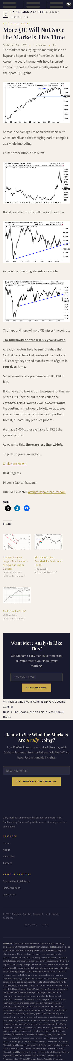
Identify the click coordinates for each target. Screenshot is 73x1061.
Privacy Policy (30, 924)
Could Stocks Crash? (14, 611)
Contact (7, 863)
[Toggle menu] (69, 14)
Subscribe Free (36, 688)
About (6, 850)
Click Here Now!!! (15, 464)
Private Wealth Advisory (16, 881)
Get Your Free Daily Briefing (36, 781)
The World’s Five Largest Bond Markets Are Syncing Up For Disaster (15, 563)
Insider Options (11, 888)
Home (6, 843)
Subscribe (8, 856)
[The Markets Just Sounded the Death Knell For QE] (49, 542)
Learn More (9, 894)
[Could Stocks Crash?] (17, 595)
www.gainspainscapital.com (47, 492)
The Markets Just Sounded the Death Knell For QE (48, 561)
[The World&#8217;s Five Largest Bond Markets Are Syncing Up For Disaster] (17, 542)
